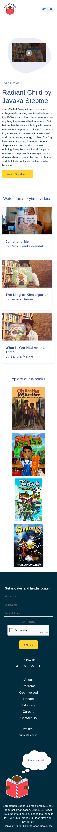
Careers (28, 711)
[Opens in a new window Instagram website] (25, 666)
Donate (28, 699)
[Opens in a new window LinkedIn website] (40, 666)
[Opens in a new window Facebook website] (32, 666)
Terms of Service (27, 734)
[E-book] (28, 409)
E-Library (28, 705)
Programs (28, 686)
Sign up (28, 644)
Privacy (27, 728)
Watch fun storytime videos (27, 198)
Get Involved (28, 692)
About (28, 680)
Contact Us (28, 718)
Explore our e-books (27, 379)
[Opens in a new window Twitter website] (17, 666)
